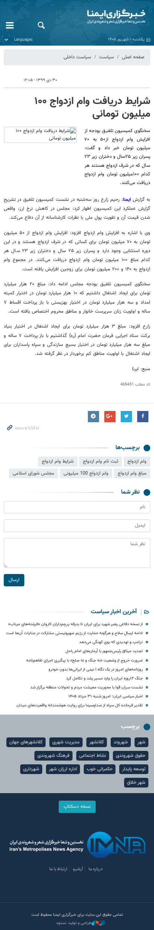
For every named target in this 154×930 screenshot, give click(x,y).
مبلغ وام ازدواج (132, 473)
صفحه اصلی (133, 57)
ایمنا (102, 17)
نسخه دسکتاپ (77, 806)
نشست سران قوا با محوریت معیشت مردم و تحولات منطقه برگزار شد (86, 687)
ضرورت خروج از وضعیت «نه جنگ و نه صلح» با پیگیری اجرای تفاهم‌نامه (84, 660)
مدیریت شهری (66, 742)
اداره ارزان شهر (63, 769)
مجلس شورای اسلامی (33, 473)
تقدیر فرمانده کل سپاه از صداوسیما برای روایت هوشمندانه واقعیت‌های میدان (79, 705)
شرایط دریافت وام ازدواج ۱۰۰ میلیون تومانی (92, 107)
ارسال (14, 580)
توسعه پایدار (133, 769)
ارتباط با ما (58, 869)
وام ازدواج (137, 461)
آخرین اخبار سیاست (114, 612)
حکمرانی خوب (100, 769)
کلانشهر (96, 742)
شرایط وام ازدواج (58, 461)
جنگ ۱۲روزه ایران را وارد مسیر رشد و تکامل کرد (104, 678)
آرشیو (78, 869)
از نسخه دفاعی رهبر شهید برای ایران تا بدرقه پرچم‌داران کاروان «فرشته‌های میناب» (75, 624)
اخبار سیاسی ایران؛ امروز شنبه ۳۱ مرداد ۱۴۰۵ (105, 696)
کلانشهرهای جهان (26, 742)
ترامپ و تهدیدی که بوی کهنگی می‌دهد (111, 642)
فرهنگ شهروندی (53, 755)
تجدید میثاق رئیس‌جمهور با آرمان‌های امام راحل (104, 651)
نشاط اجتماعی (92, 755)
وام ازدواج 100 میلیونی (86, 473)
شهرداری (31, 769)
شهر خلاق (136, 782)
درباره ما (96, 869)
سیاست (106, 57)
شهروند (121, 742)
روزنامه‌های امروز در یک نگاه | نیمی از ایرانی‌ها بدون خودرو (96, 669)
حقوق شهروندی (130, 755)
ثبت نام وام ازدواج (100, 461)
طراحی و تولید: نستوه (74, 923)
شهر (141, 742)
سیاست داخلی (77, 57)
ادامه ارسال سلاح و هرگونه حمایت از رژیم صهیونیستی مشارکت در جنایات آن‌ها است (74, 633)
